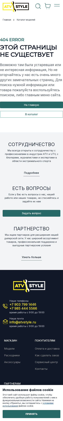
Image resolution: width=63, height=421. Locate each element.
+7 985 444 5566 (23, 308)
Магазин (10, 340)
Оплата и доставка (47, 348)
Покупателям (45, 340)
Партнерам (12, 383)
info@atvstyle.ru (22, 322)
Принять (31, 414)
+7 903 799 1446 (22, 304)
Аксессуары (12, 362)
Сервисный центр (46, 362)
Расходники (12, 355)
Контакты (41, 368)
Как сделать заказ (47, 355)
